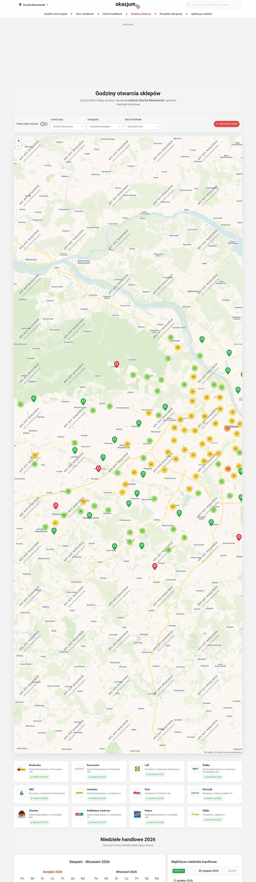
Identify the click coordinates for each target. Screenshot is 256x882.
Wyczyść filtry (229, 124)
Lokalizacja (56, 119)
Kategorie (93, 119)
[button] (127, 444)
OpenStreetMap (223, 752)
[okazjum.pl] (128, 5)
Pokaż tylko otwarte (27, 123)
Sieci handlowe (133, 119)
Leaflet (209, 752)
